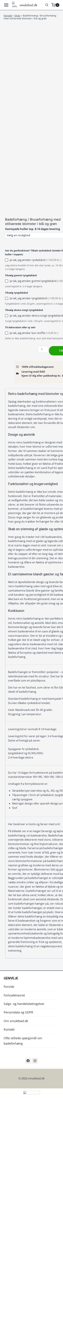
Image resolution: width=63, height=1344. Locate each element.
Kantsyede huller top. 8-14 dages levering (32, 229)
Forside (8, 15)
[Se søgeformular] (47, 5)
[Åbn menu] (7, 4)
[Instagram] (35, 1061)
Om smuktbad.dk (16, 1021)
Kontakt (9, 1029)
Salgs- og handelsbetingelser (24, 1004)
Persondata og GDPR (18, 1012)
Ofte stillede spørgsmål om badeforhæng (23, 1040)
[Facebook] (28, 1061)
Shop (17, 15)
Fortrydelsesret (14, 995)
